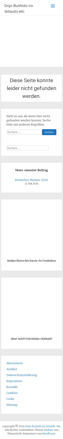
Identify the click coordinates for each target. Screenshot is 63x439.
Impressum (14, 381)
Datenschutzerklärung (21, 375)
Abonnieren (14, 363)
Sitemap (12, 404)
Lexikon (12, 393)
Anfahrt (11, 369)
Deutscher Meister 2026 (31, 180)
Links (10, 399)
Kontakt (11, 387)
